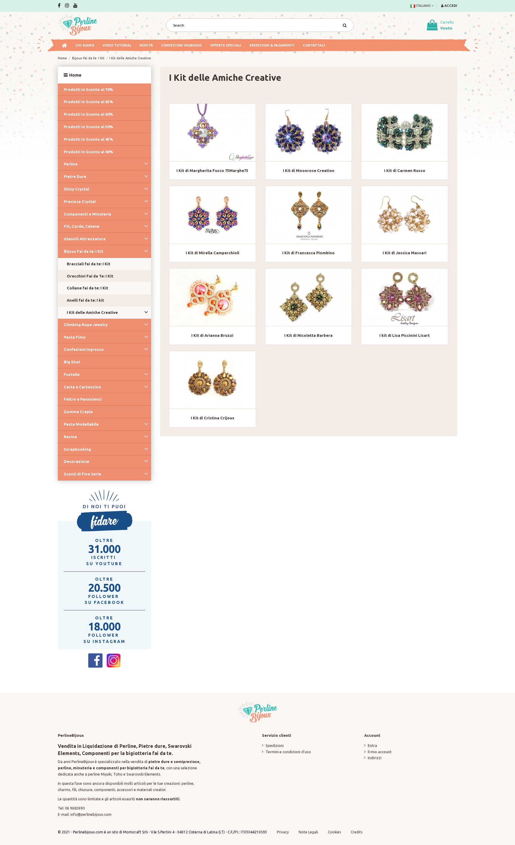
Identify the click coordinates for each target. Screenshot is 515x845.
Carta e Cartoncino (82, 387)
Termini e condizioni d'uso (288, 752)
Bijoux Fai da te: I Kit (83, 251)
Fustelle (72, 374)
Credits (356, 832)
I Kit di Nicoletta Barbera (308, 335)
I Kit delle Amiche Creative (92, 312)
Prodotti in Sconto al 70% (88, 89)
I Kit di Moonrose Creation (308, 170)
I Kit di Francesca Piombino (308, 253)
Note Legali (308, 832)
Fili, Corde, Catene (81, 226)
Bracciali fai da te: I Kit (88, 264)
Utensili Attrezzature (85, 239)
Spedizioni (275, 745)
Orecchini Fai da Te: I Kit (90, 276)
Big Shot (72, 362)
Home (75, 74)
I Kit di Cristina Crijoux (212, 418)
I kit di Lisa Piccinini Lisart (404, 335)
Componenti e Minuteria (87, 214)
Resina (70, 437)
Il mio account (380, 752)
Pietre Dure (75, 176)
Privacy (283, 832)
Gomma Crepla (78, 412)
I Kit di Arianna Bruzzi (212, 335)
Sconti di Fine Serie (82, 474)
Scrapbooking (77, 449)
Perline (70, 164)
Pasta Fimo (75, 337)
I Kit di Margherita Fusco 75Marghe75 (212, 170)
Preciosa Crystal (80, 201)
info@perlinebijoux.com (90, 814)
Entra (372, 745)
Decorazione (76, 461)
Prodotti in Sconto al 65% (88, 102)
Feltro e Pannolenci (83, 399)
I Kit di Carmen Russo (404, 170)
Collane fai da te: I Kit (87, 288)
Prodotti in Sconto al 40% (88, 152)
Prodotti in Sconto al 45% (88, 139)
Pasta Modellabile (81, 424)
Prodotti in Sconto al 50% (88, 127)
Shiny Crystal (76, 189)
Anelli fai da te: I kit (85, 300)
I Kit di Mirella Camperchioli (212, 253)
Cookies (335, 832)
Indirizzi (374, 758)
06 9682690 (75, 808)
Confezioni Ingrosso (84, 349)
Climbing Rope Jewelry (86, 325)
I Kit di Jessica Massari (404, 253)
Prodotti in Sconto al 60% (88, 114)
